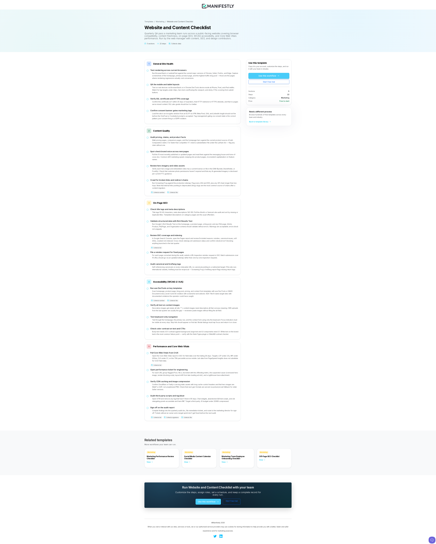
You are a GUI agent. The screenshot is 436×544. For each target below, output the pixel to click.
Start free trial (269, 82)
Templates (148, 21)
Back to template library (259, 122)
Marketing (160, 21)
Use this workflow (268, 76)
